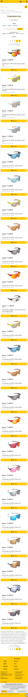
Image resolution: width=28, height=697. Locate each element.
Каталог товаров (10, 10)
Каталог (5, 658)
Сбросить (14, 36)
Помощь (5, 669)
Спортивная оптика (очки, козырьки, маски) (11, 11)
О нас (15, 663)
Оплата (16, 666)
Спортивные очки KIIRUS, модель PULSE (12, 575)
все (19, 44)
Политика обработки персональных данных (17, 688)
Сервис (5, 663)
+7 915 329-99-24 (18, 678)
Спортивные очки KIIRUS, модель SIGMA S (12, 165)
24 (15, 44)
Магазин (16, 661)
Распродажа (17, 658)
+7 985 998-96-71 (21, 643)
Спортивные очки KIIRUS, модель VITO (11, 455)
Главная (2, 10)
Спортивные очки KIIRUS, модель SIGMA (12, 335)
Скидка (5, 661)
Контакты (16, 669)
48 (17, 44)
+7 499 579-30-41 (18, 675)
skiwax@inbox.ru (4, 678)
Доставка (5, 666)
